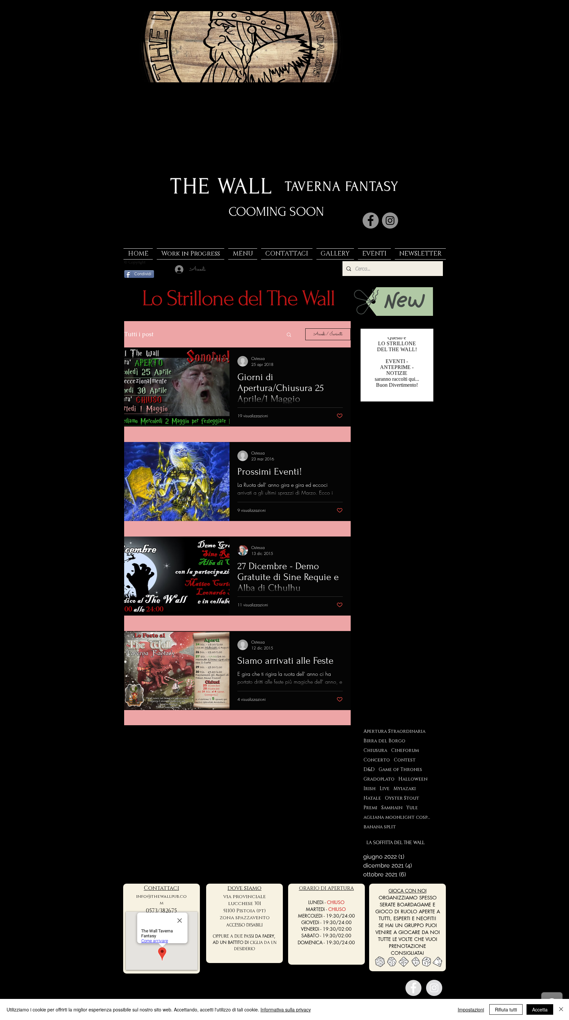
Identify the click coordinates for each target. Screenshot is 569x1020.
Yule (412, 808)
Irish (370, 788)
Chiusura (375, 750)
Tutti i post (138, 334)
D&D (369, 769)
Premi (370, 808)
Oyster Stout (402, 798)
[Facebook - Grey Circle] (413, 988)
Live (385, 788)
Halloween (412, 779)
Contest (405, 760)
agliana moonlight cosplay (397, 817)
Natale (372, 798)
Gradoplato (379, 779)
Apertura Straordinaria (394, 731)
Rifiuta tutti (506, 1009)
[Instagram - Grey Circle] (434, 988)
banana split (380, 827)
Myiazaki (404, 788)
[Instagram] (390, 220)
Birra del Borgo (384, 741)
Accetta (540, 1009)
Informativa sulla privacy (285, 1009)
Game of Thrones (400, 769)
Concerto (377, 760)
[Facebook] (371, 220)
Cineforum (405, 750)
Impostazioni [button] (471, 1009)
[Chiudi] (561, 1009)
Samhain (391, 808)
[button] (289, 335)
